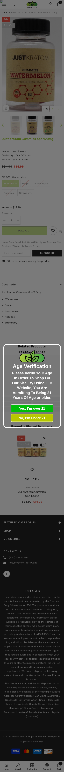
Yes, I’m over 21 (32, 408)
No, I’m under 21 (32, 418)
